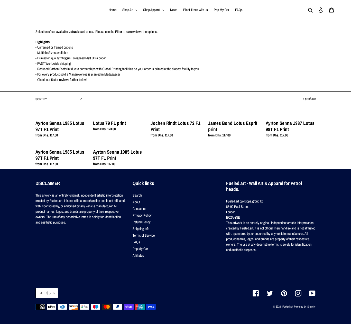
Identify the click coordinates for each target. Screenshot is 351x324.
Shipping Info (141, 228)
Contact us (139, 208)
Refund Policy (142, 222)
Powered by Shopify (305, 306)
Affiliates (138, 255)
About (136, 202)
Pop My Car (140, 248)
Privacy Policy (142, 215)
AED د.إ (45, 293)
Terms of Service (144, 235)
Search (137, 195)
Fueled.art (287, 306)
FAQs (136, 242)
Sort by (41, 99)
